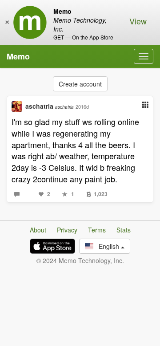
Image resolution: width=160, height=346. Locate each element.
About (38, 229)
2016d (82, 106)
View (138, 21)
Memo (18, 56)
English (107, 246)
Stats (123, 229)
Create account (80, 83)
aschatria (49, 106)
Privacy (67, 229)
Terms (97, 229)
